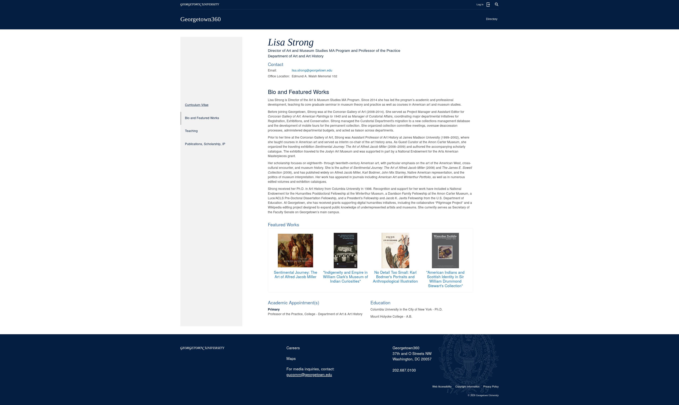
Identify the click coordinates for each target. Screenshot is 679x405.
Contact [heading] (275, 64)
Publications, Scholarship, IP (205, 144)
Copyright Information (467, 386)
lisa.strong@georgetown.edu (312, 70)
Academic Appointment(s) (293, 302)
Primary (274, 309)
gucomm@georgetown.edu (309, 374)
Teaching (191, 130)
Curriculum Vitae (196, 104)
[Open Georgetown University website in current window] (199, 4)
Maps (291, 358)
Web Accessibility (442, 386)
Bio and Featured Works (202, 118)
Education (380, 302)
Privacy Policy (491, 386)
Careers (293, 347)
